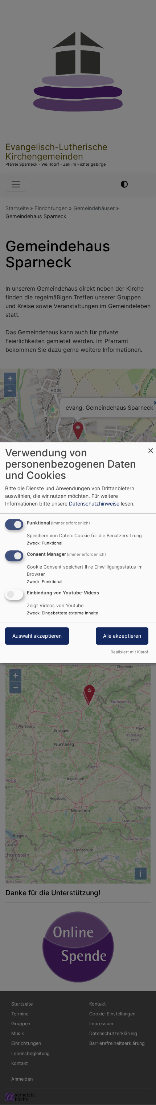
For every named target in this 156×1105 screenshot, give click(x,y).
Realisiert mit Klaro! (129, 651)
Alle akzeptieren (122, 636)
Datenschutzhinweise (94, 503)
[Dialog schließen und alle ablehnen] (150, 446)
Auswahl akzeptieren (37, 636)
